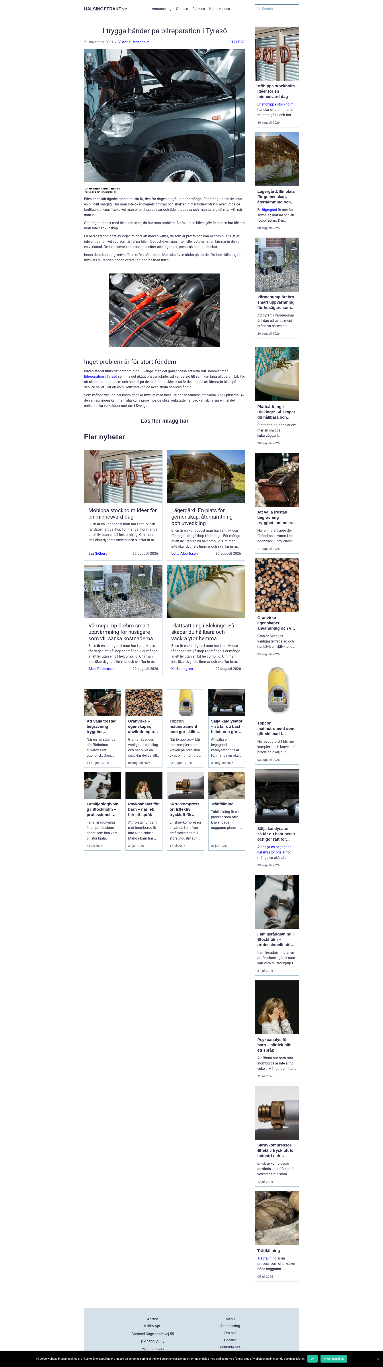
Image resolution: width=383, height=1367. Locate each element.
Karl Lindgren (182, 669)
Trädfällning (266, 1258)
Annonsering (162, 9)
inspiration (237, 41)
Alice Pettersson (101, 669)
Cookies (198, 9)
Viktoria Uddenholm (134, 42)
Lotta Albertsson (184, 553)
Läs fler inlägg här (165, 421)
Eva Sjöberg (97, 553)
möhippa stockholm (277, 104)
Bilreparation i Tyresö (100, 376)
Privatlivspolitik (334, 1358)
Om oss (182, 9)
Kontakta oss (219, 9)
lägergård (269, 210)
